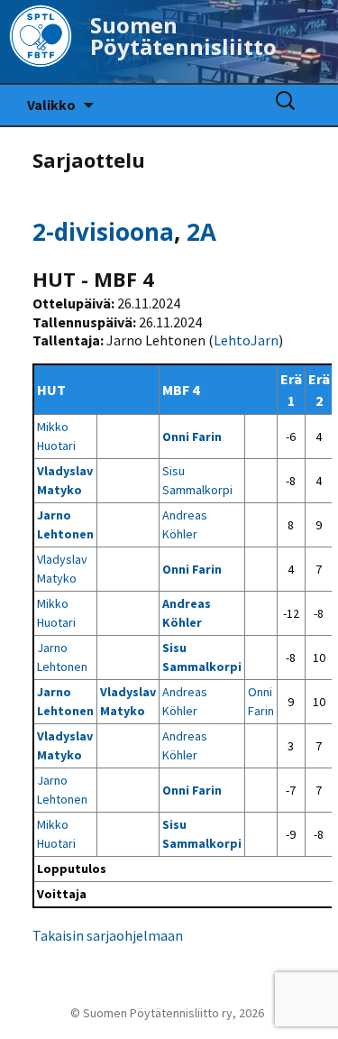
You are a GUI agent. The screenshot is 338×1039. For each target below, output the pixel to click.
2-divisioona (103, 232)
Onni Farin (192, 436)
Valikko (51, 105)
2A (201, 232)
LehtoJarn (246, 340)
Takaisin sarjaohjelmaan (107, 935)
